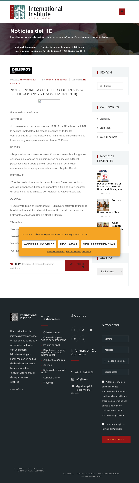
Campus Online (51, 377)
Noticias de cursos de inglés (53, 371)
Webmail (48, 382)
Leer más (15, 389)
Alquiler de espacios (54, 360)
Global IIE (105, 118)
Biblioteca (105, 127)
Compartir (77, 264)
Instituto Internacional (56, 79)
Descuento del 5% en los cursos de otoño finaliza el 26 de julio (109, 186)
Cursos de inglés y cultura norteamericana (53, 338)
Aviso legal (68, 474)
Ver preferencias (99, 244)
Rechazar (69, 244)
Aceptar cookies (39, 244)
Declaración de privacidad (78, 251)
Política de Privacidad (112, 429)
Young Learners (108, 136)
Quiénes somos (51, 332)
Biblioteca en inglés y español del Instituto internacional (53, 352)
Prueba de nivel (51, 345)
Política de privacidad (109, 474)
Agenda (47, 365)
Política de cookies (56, 251)
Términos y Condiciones (91, 477)
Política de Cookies (86, 474)
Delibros (26, 264)
